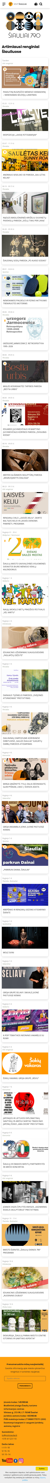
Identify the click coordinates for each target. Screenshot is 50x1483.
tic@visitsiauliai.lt (9, 1435)
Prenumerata (25, 1386)
